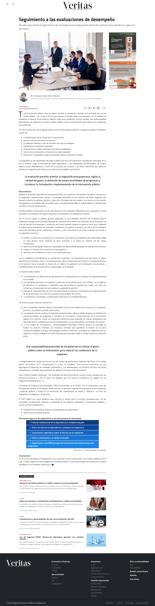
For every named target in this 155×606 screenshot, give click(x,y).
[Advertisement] (122, 103)
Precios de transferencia (100, 573)
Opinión (133, 575)
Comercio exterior (97, 576)
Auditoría (55, 577)
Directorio (109, 603)
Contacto (119, 603)
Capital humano (96, 592)
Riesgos (94, 595)
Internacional (95, 570)
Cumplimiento (57, 583)
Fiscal (93, 564)
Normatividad (58, 574)
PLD (53, 580)
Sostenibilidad (135, 567)
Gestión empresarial (100, 580)
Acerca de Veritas (142, 603)
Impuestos (95, 561)
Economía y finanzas (61, 561)
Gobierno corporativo (99, 586)
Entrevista (134, 579)
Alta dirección (96, 589)
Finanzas (55, 564)
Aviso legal (129, 603)
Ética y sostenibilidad (139, 561)
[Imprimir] (104, 108)
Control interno (96, 583)
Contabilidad (56, 567)
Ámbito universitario (139, 571)
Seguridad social (97, 567)
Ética (131, 564)
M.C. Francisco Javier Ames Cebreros (45, 95)
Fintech (54, 570)
